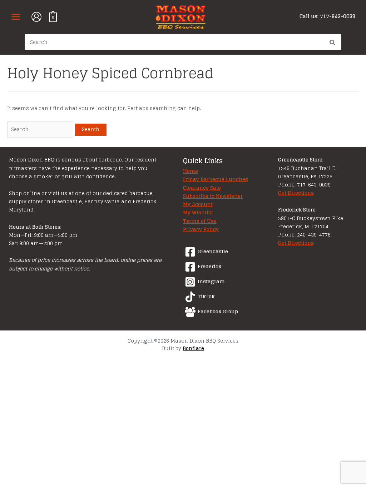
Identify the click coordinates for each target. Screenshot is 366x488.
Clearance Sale (202, 188)
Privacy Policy (201, 229)
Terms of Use (200, 221)
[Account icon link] (36, 16)
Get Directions (296, 193)
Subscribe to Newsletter (213, 196)
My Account (198, 204)
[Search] (332, 43)
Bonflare (193, 348)
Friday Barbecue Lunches (215, 179)
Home (190, 171)
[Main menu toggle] (15, 16)
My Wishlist (198, 212)
